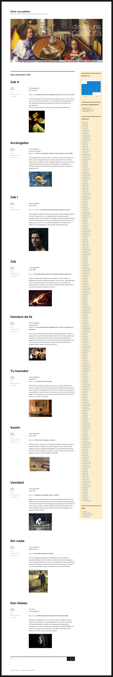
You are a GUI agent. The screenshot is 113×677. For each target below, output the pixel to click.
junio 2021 (85, 220)
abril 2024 (85, 167)
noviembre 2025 (87, 136)
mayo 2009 (85, 454)
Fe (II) (91, 111)
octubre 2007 (86, 484)
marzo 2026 (86, 130)
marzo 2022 (86, 207)
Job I (14, 197)
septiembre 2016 (87, 312)
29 (88, 93)
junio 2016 (85, 317)
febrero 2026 (86, 132)
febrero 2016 (86, 323)
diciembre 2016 (86, 307)
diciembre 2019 (86, 249)
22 (88, 91)
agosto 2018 (86, 275)
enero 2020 (85, 247)
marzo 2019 (85, 264)
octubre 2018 (86, 272)
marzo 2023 (85, 188)
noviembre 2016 (87, 309)
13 (82, 88)
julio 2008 (85, 470)
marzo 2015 (85, 341)
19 (99, 88)
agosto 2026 (86, 122)
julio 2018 (85, 276)
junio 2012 (85, 394)
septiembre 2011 (87, 408)
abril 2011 (85, 416)
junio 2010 (85, 433)
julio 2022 (85, 201)
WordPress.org (86, 516)
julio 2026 (85, 123)
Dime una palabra (20, 11)
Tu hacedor (19, 371)
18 (96, 88)
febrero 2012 (86, 400)
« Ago (85, 96)
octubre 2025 (86, 138)
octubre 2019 (86, 252)
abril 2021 (85, 223)
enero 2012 (85, 402)
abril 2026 (85, 128)
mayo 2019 (85, 260)
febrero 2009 (86, 458)
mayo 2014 (85, 357)
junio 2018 (85, 278)
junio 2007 (85, 491)
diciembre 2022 (86, 193)
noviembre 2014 (87, 347)
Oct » (97, 96)
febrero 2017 (86, 304)
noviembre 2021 (87, 214)
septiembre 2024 (87, 159)
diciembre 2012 (86, 384)
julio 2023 (85, 181)
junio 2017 (85, 297)
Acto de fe (92, 109)
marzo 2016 (85, 322)
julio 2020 (85, 238)
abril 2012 (85, 397)
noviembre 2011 (86, 405)
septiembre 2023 (87, 178)
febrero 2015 (86, 342)
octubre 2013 (86, 368)
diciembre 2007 (86, 481)
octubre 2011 (86, 407)
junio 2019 (85, 259)
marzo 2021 (85, 225)
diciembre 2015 (86, 326)
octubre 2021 (86, 215)
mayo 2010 (85, 434)
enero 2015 (85, 344)
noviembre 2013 (86, 367)
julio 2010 (85, 431)
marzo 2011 (85, 418)
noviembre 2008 (87, 463)
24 (93, 91)
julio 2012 (85, 392)
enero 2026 (85, 133)
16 (91, 88)
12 (99, 85)
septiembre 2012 (87, 389)
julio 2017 (85, 296)
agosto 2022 (86, 199)
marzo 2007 (86, 495)
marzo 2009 (86, 457)
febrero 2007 (86, 497)
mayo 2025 (85, 146)
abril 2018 (85, 281)
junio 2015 (85, 336)
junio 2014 (85, 355)
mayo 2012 (85, 396)
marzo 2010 (85, 437)
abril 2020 (85, 243)
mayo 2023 (85, 185)
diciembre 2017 (86, 288)
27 (82, 93)
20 (83, 91)
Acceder (85, 511)
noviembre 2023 (87, 175)
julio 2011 (85, 412)
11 (96, 85)
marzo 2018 (85, 283)
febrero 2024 (86, 170)
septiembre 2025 (87, 140)
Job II (14, 82)
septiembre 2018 (87, 273)
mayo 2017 (85, 299)
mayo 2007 (85, 492)
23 (91, 91)
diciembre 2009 (86, 442)
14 (85, 88)
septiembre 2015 (87, 331)
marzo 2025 (86, 149)
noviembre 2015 (87, 328)
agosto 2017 (86, 294)
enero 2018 (85, 286)
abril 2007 (85, 494)
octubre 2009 (86, 445)
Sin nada (17, 541)
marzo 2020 (86, 244)
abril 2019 (85, 262)
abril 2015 (85, 339)
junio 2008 (85, 471)
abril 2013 (85, 378)
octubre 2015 (86, 330)
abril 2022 (85, 206)
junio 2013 (85, 375)
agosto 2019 (86, 256)
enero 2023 (85, 191)
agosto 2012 (86, 391)
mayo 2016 (85, 318)
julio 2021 (85, 218)
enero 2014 (85, 363)
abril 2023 (85, 186)
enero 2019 (85, 267)
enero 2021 (85, 228)
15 (88, 88)
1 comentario (13, 96)
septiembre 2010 (87, 428)
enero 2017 (85, 305)
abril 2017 (85, 301)
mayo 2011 (85, 415)
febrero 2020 (86, 246)
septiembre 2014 (87, 350)
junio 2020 (85, 239)
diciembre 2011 (86, 404)
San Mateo (18, 603)
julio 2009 (85, 450)
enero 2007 (85, 499)
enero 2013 (85, 383)
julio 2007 (85, 489)
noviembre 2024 (87, 156)
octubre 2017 (86, 291)
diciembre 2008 (86, 462)
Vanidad (17, 482)
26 (99, 91)
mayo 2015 (85, 338)
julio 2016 (85, 315)
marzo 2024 (86, 169)
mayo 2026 (85, 127)
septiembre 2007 (87, 486)
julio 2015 (85, 334)
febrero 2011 (86, 420)
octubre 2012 (86, 388)
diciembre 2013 (86, 365)
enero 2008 (85, 479)
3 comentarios (13, 497)
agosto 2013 (85, 371)
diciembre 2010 (86, 423)
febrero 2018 (86, 284)
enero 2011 (85, 421)
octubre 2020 (86, 233)
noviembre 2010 (87, 425)
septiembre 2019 (87, 254)
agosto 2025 (86, 141)
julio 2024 (85, 162)
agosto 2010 (86, 429)
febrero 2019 (86, 265)
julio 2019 (85, 257)
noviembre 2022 (87, 194)
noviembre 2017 (87, 289)
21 (85, 91)
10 (93, 85)
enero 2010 (85, 441)
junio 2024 (85, 164)
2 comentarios (13, 157)
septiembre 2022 (87, 198)
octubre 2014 (86, 349)
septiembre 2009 (87, 447)
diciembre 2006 (86, 500)
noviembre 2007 (87, 483)
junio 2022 (85, 202)
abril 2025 (85, 148)
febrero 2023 (86, 190)
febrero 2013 (86, 381)
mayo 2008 (85, 473)
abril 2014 (85, 359)
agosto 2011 (85, 410)
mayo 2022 (85, 204)
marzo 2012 (85, 399)
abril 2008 (85, 474)
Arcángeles (19, 143)
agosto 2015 (86, 333)
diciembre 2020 (86, 230)
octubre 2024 (86, 157)
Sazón (15, 427)
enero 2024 (85, 172)
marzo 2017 (85, 302)
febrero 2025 (86, 151)
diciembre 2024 (86, 154)
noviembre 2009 (87, 444)
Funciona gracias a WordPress (27, 670)
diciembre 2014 (86, 346)
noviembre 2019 (87, 251)
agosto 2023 (86, 180)
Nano (11, 92)
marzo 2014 (85, 360)
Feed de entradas (87, 513)
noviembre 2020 (87, 231)
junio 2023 (85, 183)
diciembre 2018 (86, 268)
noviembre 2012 (87, 386)
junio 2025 (85, 144)
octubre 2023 (86, 177)
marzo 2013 (85, 379)
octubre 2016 (86, 310)
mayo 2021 (85, 222)
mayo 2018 (85, 280)
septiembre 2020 (87, 235)
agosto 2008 (86, 468)
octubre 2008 (86, 465)
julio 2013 (85, 373)
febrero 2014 (86, 362)
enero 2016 (85, 325)
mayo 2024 (85, 165)
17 (93, 88)
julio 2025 (85, 143)
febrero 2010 (86, 439)
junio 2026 (85, 125)
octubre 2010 (86, 426)
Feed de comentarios (88, 514)
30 (91, 93)
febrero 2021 (86, 227)
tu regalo (89, 108)
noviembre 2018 (87, 270)
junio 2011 (85, 413)
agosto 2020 (86, 236)
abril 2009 (85, 455)
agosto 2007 (86, 487)
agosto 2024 (86, 161)
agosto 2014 (86, 352)
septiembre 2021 (87, 217)
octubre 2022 (86, 196)
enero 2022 (85, 210)
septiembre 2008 (87, 466)
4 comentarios (14, 276)
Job (13, 261)
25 (96, 91)
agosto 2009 (86, 449)
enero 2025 (85, 152)
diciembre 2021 (86, 212)
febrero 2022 (86, 209)
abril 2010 (85, 436)
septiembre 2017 (87, 293)
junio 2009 (85, 452)
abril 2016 (85, 320)
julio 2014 (85, 354)
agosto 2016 (86, 313)
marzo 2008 (86, 476)
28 (85, 93)
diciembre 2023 (86, 173)
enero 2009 (85, 460)
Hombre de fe (21, 317)
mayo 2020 (85, 241)
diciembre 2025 (86, 135)
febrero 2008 (86, 478)
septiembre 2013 (87, 370)
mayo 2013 (85, 376)
